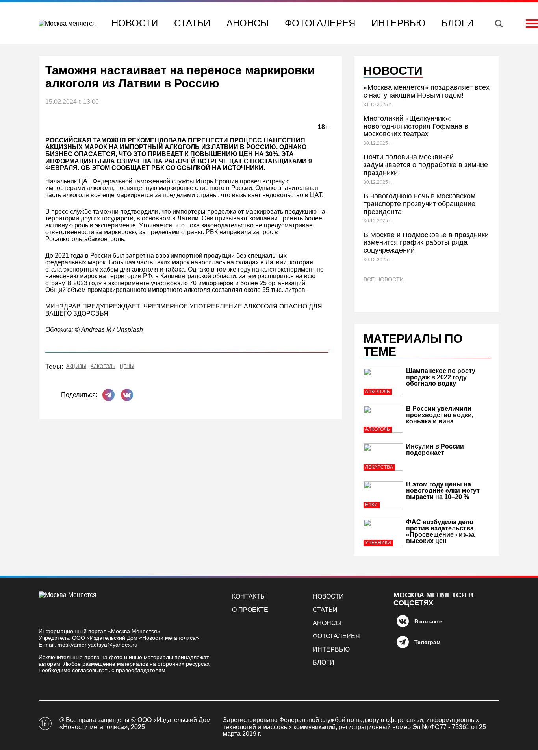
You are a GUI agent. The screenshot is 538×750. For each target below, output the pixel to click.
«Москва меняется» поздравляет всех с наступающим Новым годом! (427, 91)
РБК (212, 232)
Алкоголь (103, 366)
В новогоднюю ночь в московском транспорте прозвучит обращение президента (419, 204)
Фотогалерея (320, 23)
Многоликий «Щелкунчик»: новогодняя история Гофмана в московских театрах (416, 126)
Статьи (192, 23)
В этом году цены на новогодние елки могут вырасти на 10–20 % (443, 490)
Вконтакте (428, 621)
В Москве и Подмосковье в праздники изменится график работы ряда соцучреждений (426, 243)
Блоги (457, 23)
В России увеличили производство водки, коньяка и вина (439, 415)
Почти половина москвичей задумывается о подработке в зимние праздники (426, 165)
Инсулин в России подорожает (435, 449)
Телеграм (427, 642)
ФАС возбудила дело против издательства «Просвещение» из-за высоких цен (440, 531)
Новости (134, 23)
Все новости (384, 280)
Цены (127, 366)
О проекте (250, 609)
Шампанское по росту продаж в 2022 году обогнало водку (440, 377)
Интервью (398, 23)
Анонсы (247, 23)
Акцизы (76, 366)
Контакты (249, 596)
